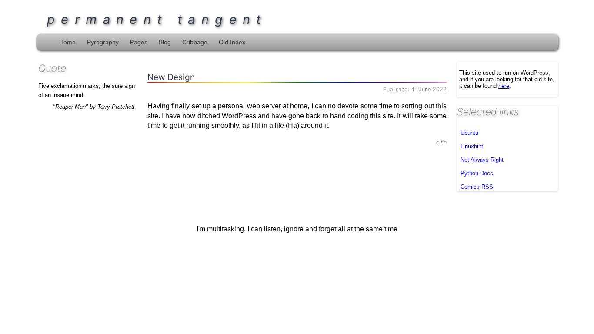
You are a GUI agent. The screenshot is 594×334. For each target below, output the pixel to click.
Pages (138, 42)
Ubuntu (469, 133)
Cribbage (194, 42)
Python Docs (477, 173)
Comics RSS (477, 187)
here (503, 86)
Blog (165, 42)
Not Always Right (482, 160)
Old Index (232, 42)
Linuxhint (472, 146)
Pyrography (103, 42)
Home (67, 42)
